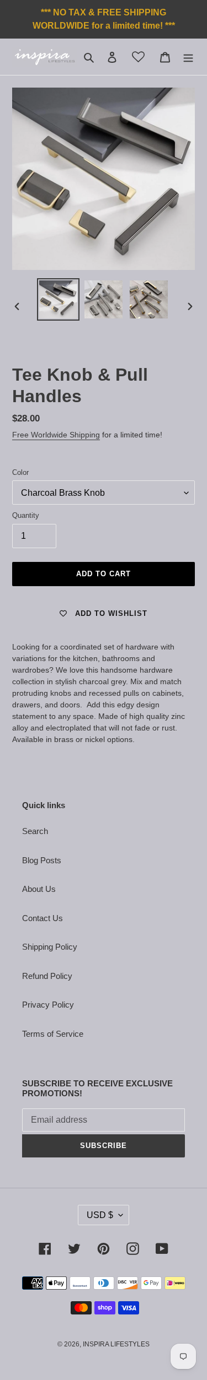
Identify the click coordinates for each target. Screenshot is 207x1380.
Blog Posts (41, 860)
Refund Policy (47, 976)
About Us (39, 889)
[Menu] (188, 57)
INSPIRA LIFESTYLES (116, 1344)
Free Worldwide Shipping (56, 434)
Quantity (25, 515)
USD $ (100, 1215)
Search (35, 831)
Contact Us (42, 918)
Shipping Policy (49, 946)
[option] (58, 299)
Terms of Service (52, 1033)
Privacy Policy (48, 1004)
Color (20, 472)
